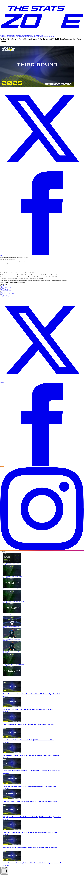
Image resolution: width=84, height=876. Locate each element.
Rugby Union (21, 35)
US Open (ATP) (45, 36)
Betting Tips (2, 35)
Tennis (9, 35)
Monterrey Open (29, 36)
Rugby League (16, 35)
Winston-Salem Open (22, 36)
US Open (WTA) (51, 36)
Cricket (25, 35)
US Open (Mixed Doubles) (37, 36)
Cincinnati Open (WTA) (13, 36)
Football (6, 35)
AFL (28, 35)
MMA (12, 35)
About (39, 35)
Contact (42, 35)
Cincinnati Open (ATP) (4, 36)
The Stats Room (35, 35)
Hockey (30, 35)
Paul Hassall (4, 43)
